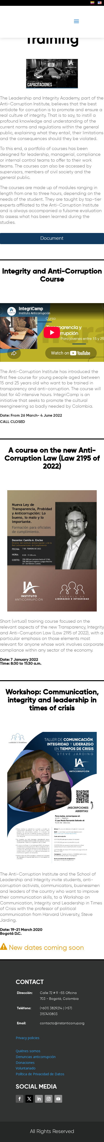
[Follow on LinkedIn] (39, 1099)
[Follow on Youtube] (58, 1099)
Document (52, 238)
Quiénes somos (28, 1051)
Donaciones (25, 1062)
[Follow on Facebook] (19, 1099)
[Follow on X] (29, 1099)
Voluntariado (26, 1068)
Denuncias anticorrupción (36, 1056)
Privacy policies (27, 1037)
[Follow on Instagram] (48, 1099)
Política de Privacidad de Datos (40, 1074)
